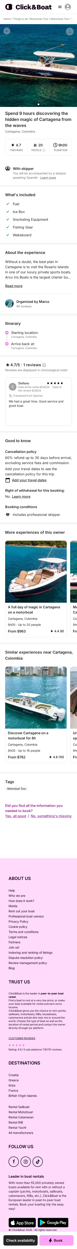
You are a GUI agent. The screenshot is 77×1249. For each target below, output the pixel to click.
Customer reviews (22, 1038)
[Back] (6, 31)
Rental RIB (16, 1122)
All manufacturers (21, 1133)
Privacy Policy (18, 921)
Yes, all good (15, 816)
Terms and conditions (23, 932)
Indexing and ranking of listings (30, 952)
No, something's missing (51, 816)
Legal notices (18, 937)
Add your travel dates (29, 480)
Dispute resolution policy (26, 957)
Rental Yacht (17, 1127)
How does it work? (21, 901)
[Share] (70, 31)
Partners (14, 942)
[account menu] (68, 7)
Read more (13, 286)
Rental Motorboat (21, 1112)
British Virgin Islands (23, 1095)
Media (13, 906)
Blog (12, 968)
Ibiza (12, 1085)
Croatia (14, 1075)
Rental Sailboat (19, 1107)
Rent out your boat (22, 911)
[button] (38, 104)
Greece (14, 1080)
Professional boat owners (26, 916)
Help (12, 890)
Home (7, 18)
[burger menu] (60, 7)
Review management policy (28, 963)
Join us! (14, 947)
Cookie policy (18, 926)
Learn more (21, 496)
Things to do (20, 18)
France (13, 1090)
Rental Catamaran (21, 1117)
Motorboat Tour (39, 18)
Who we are (17, 895)
